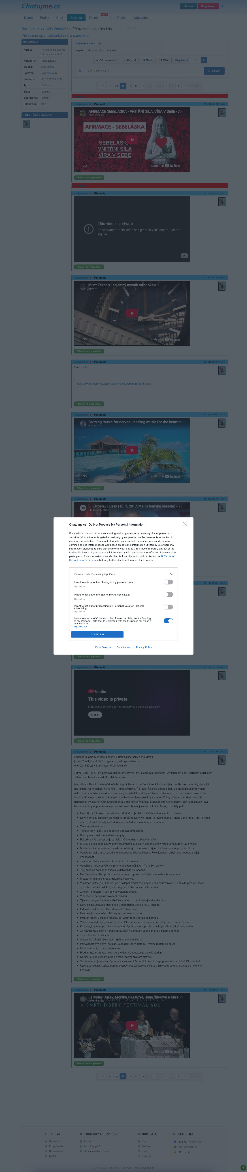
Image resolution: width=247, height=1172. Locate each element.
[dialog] (123, 586)
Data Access (123, 647)
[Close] (186, 524)
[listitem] (123, 574)
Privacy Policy (144, 647)
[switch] (168, 582)
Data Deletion (103, 647)
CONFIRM (97, 634)
